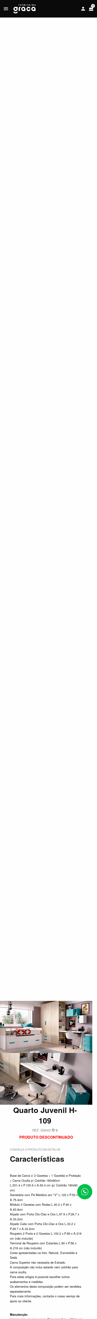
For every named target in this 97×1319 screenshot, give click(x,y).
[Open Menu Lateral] (6, 9)
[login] (83, 9)
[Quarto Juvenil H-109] (46, 1026)
